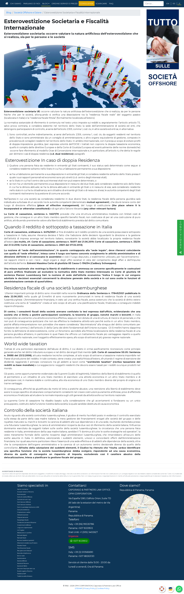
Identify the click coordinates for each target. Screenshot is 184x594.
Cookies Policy (103, 588)
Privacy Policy (90, 588)
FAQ (111, 3)
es (174, 3)
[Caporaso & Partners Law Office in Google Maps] (140, 514)
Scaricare (101, 3)
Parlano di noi (31, 3)
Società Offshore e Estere (27, 12)
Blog (8, 12)
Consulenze (86, 3)
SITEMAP (78, 588)
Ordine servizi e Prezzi (65, 3)
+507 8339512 (80, 541)
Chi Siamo (15, 3)
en (167, 3)
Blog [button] (45, 3)
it (179, 3)
